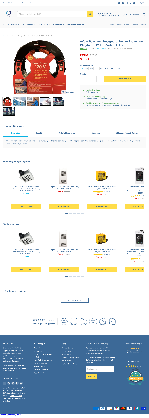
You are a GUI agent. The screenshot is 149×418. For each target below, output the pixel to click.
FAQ (4, 3)
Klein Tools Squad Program (43, 360)
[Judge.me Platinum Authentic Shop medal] (73, 321)
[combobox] (52, 14)
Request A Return (40, 366)
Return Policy (66, 361)
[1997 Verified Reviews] (135, 386)
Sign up (91, 376)
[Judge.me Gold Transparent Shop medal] (83, 321)
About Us (37, 348)
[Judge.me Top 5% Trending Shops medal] (112, 321)
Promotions (43, 24)
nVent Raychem (100, 49)
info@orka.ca (19, 393)
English (142, 3)
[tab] (15, 133)
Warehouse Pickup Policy (70, 357)
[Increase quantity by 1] (99, 79)
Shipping (10, 3)
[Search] (90, 14)
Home (4, 36)
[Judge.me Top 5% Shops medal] (102, 321)
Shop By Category (10, 24)
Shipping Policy (67, 354)
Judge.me (129, 364)
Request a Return (139, 24)
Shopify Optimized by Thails (10, 415)
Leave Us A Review (40, 363)
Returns (18, 3)
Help (112, 24)
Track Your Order (39, 373)
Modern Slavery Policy (69, 364)
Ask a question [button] (74, 300)
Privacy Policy (66, 351)
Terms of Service (67, 348)
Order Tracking (123, 24)
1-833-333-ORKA (16, 396)
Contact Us (38, 351)
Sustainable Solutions (75, 24)
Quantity (83, 74)
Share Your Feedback (41, 370)
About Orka (58, 24)
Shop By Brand (28, 24)
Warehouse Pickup (28, 3)
